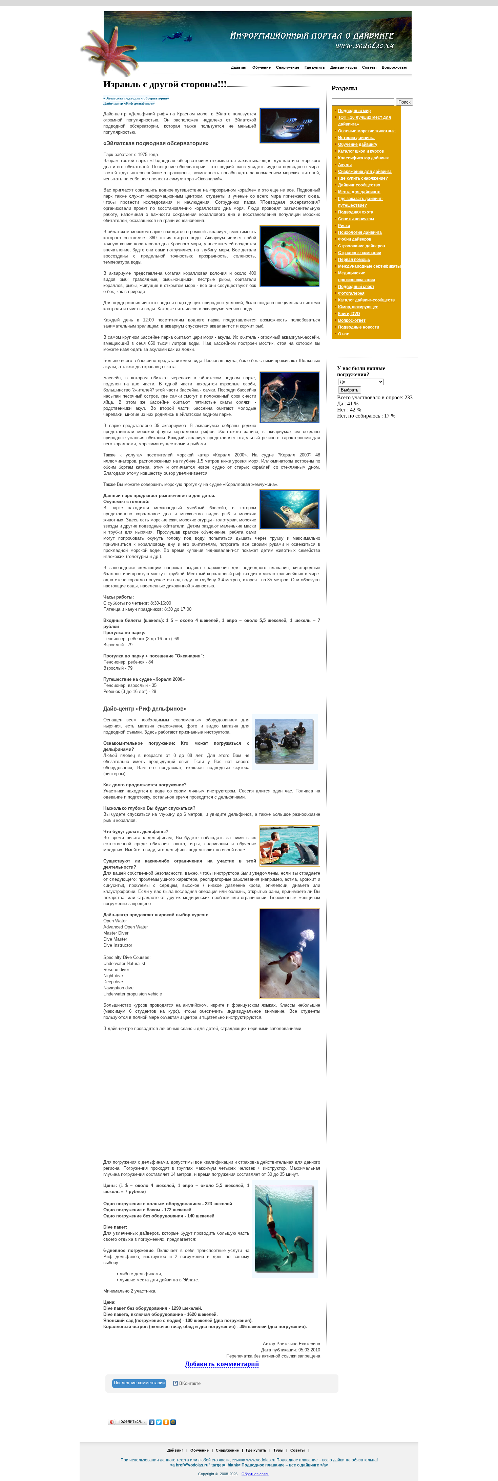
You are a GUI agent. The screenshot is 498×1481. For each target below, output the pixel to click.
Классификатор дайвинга (364, 158)
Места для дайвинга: (359, 191)
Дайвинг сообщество (359, 185)
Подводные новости (358, 327)
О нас (343, 334)
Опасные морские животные (367, 131)
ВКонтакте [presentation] (189, 1383)
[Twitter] (159, 1422)
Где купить (315, 67)
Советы (369, 67)
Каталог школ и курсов (361, 151)
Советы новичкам (356, 219)
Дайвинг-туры (343, 67)
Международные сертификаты (369, 266)
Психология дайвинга (360, 232)
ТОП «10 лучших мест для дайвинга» (364, 121)
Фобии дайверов (354, 239)
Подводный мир (354, 110)
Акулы (345, 164)
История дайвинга (356, 137)
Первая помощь (354, 259)
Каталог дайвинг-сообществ (366, 300)
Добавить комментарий (222, 1363)
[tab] (139, 1383)
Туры (278, 1450)
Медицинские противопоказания (356, 276)
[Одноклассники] (166, 1422)
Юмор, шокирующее (358, 307)
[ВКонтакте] (151, 1422)
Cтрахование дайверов (361, 246)
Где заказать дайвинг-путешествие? (360, 202)
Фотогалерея (351, 293)
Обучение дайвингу (357, 144)
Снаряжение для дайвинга (365, 171)
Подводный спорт (356, 286)
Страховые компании (359, 252)
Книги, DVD (349, 313)
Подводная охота (355, 212)
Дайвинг (239, 67)
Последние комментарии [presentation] (139, 1382)
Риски (344, 225)
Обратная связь (255, 1474)
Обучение (261, 67)
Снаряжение (287, 67)
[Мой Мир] (173, 1422)
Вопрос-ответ (395, 67)
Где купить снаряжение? (363, 178)
